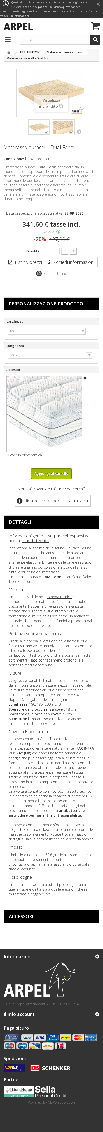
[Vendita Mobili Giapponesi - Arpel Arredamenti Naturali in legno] (17, 26)
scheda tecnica (35, 540)
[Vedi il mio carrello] (95, 26)
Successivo (79, 131)
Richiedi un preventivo (39, 723)
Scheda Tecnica (56, 273)
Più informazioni (19, 16)
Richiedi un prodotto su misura (56, 501)
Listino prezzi (28, 262)
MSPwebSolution (61, 1102)
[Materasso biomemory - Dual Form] (39, 127)
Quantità (32, 251)
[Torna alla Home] (9, 52)
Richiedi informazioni (73, 262)
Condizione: (14, 158)
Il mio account (19, 1014)
